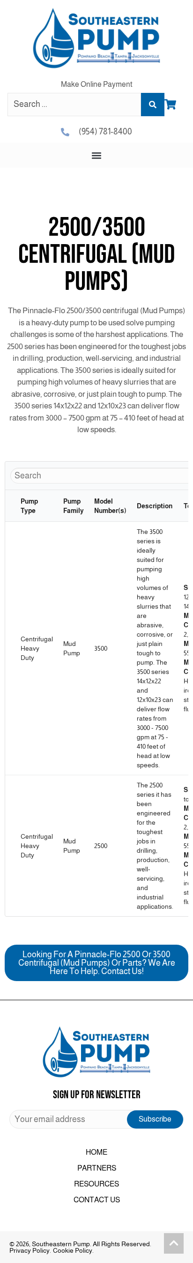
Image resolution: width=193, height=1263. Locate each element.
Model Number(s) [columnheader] (110, 506)
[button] (96, 155)
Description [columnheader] (154, 506)
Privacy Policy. (30, 1250)
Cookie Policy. (73, 1250)
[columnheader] (10, 506)
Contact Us (97, 1200)
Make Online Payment (97, 84)
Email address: (96, 1119)
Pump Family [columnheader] (73, 506)
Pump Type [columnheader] (29, 506)
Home (96, 1152)
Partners (96, 1168)
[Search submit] (152, 104)
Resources (96, 1184)
